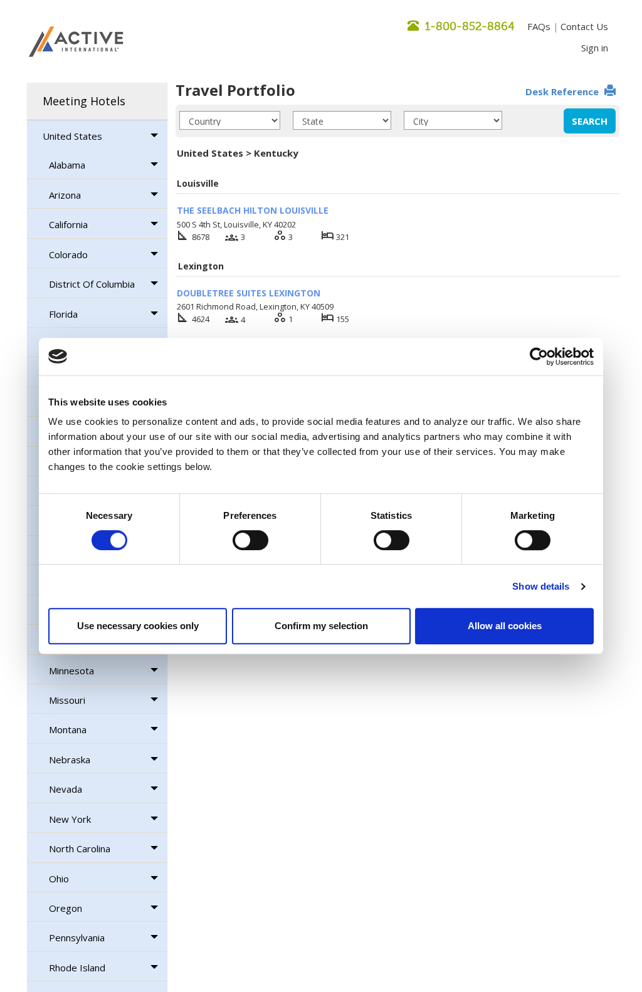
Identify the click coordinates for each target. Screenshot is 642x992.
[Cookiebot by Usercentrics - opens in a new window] (539, 356)
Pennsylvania (77, 937)
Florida (63, 314)
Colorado (68, 254)
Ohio (59, 878)
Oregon (65, 908)
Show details (540, 586)
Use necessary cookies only (138, 625)
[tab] (97, 101)
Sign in (594, 47)
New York (70, 819)
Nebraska (69, 759)
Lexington (201, 266)
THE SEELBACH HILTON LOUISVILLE (253, 210)
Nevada (65, 789)
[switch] (250, 540)
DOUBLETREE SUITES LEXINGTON (248, 293)
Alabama (67, 165)
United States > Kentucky (237, 153)
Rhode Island (77, 967)
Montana (68, 729)
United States (72, 136)
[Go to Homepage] (76, 42)
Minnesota (71, 670)
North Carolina (79, 848)
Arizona (65, 195)
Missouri (67, 700)
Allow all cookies (505, 625)
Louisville (198, 183)
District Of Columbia (92, 284)
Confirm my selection (321, 625)
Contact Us (584, 26)
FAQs (538, 26)
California (68, 224)
